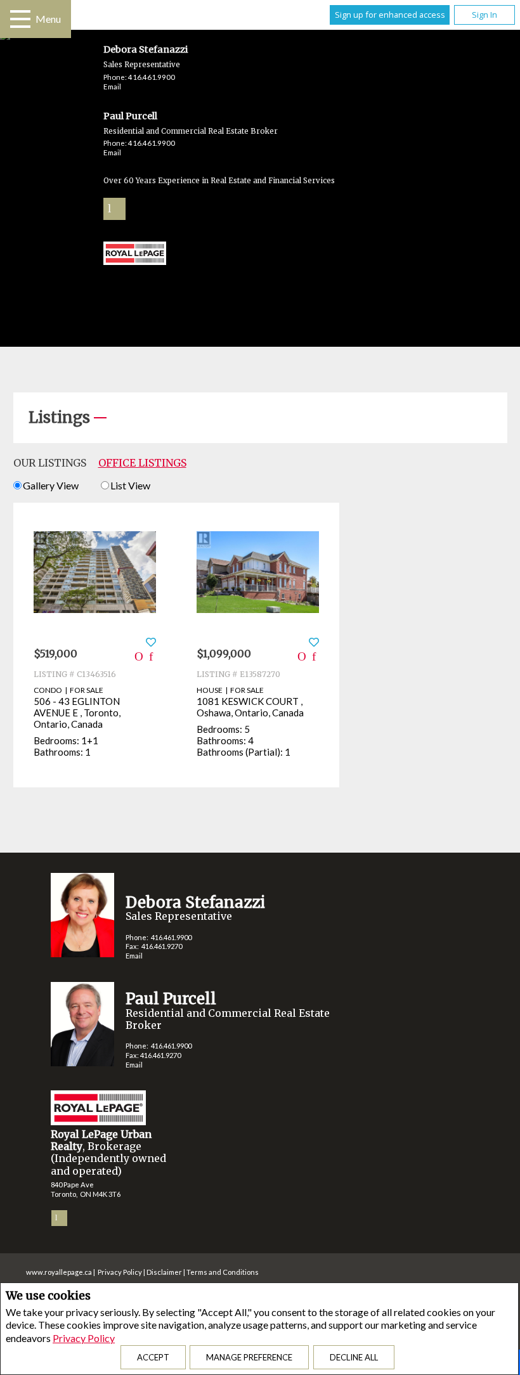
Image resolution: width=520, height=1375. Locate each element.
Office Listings (142, 462)
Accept (153, 1357)
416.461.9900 (151, 77)
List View (130, 485)
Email (112, 86)
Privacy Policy (84, 1338)
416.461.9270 (161, 946)
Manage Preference (249, 1357)
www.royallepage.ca (59, 1272)
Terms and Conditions (222, 1272)
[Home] (135, 255)
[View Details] (95, 572)
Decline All (354, 1357)
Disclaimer (164, 1272)
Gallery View (51, 485)
